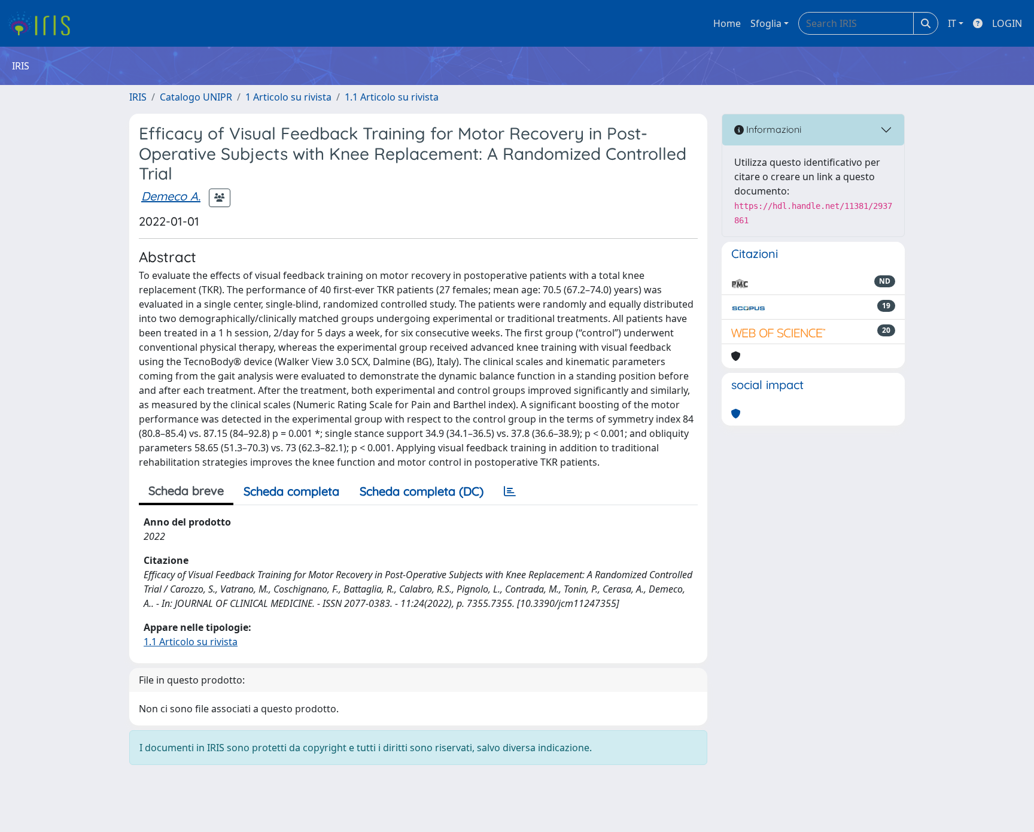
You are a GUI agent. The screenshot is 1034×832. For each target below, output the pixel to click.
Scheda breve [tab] (186, 490)
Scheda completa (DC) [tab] (421, 491)
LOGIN (1007, 23)
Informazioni (772, 129)
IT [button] (952, 23)
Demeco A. (170, 196)
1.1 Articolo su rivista (392, 97)
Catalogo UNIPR (196, 97)
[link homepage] (43, 23)
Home (727, 23)
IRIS (138, 97)
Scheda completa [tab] (291, 491)
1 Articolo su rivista (288, 97)
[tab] (510, 491)
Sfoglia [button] (765, 23)
